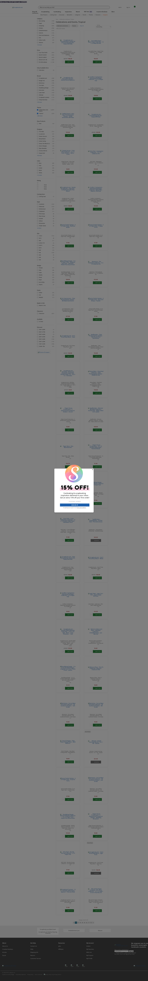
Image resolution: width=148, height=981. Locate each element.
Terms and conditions (81, 507)
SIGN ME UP (74, 505)
